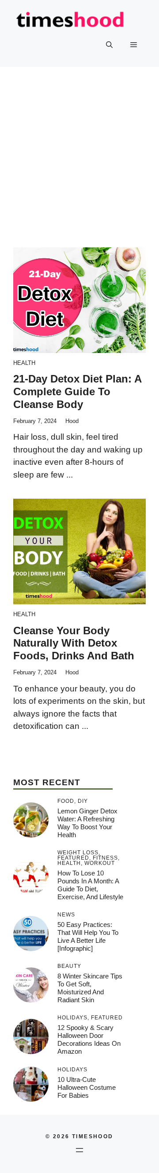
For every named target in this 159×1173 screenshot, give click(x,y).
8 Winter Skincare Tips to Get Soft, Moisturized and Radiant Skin (89, 988)
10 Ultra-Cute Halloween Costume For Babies (86, 1087)
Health (24, 363)
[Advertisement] (79, 150)
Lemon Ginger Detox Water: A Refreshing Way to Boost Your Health (87, 822)
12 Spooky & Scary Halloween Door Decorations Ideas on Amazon (89, 1039)
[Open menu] (79, 1150)
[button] (109, 45)
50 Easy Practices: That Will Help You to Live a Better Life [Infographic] (87, 936)
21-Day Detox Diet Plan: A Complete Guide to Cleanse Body (77, 391)
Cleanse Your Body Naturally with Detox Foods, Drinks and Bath (73, 643)
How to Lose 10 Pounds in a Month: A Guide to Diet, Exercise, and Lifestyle (90, 885)
